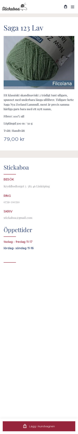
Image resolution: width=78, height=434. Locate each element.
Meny (72, 6)
